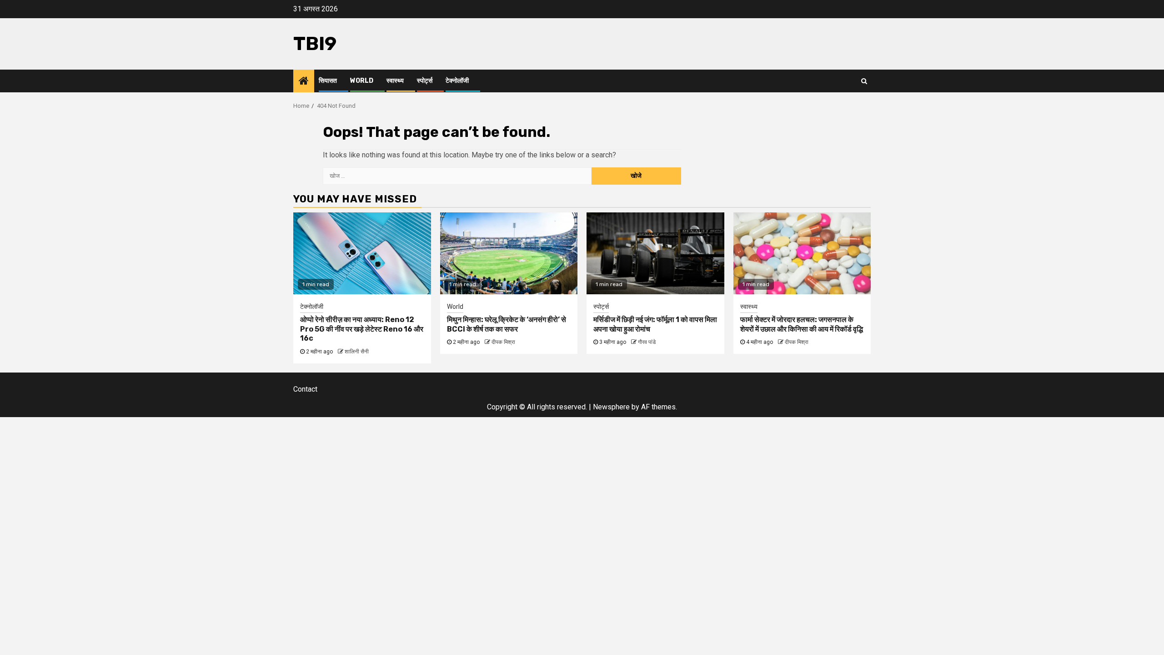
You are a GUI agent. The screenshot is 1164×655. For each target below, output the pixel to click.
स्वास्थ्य (395, 81)
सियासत (328, 81)
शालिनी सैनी (357, 351)
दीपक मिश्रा (503, 342)
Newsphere (611, 407)
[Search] (864, 81)
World (361, 81)
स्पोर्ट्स (424, 81)
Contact (305, 389)
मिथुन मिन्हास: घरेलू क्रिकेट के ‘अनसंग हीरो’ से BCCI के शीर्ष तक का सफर (506, 324)
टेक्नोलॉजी (457, 81)
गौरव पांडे (647, 342)
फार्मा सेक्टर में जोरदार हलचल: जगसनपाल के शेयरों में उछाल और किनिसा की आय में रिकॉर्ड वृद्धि (801, 324)
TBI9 (314, 43)
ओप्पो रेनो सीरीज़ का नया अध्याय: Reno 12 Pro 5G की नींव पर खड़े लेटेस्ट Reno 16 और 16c (361, 329)
